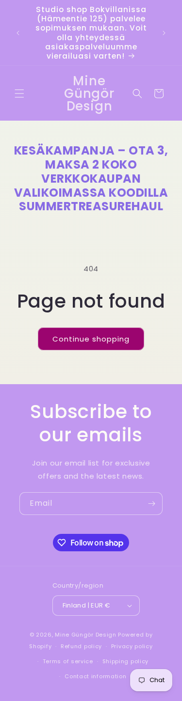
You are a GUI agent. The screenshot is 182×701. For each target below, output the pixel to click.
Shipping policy (125, 661)
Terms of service (68, 661)
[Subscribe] (151, 503)
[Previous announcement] (18, 33)
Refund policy (81, 646)
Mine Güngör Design (85, 635)
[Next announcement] (164, 33)
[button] (19, 93)
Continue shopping (91, 339)
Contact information (95, 676)
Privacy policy (132, 646)
